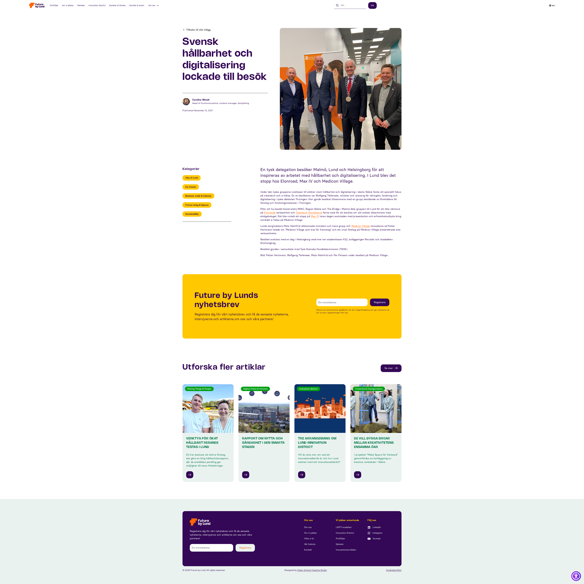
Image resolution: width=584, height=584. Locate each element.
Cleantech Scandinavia (309, 212)
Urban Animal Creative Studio (312, 570)
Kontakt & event (136, 5)
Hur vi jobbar (68, 5)
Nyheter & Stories (117, 5)
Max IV (315, 216)
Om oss (308, 527)
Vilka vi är (309, 538)
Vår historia (309, 544)
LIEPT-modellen (344, 527)
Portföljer (54, 5)
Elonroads (269, 212)
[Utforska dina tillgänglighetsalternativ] (576, 576)
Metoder (81, 5)
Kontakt (308, 550)
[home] (36, 5)
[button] (154, 5)
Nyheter (340, 544)
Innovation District (97, 5)
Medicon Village (360, 226)
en (553, 5)
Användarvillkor (393, 570)
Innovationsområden (346, 550)
